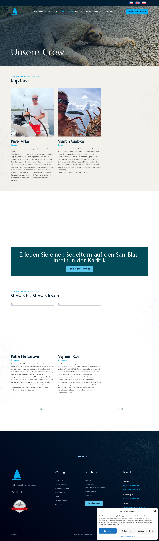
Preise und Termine (136, 11)
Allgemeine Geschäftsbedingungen (95, 485)
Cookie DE (122, 537)
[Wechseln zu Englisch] (137, 3)
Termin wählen (94, 503)
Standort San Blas (62, 488)
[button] (154, 511)
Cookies (88, 495)
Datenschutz (130, 537)
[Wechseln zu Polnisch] (144, 3)
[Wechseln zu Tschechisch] (131, 3)
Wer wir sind (60, 492)
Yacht (55, 11)
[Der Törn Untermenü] (72, 11)
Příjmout (107, 531)
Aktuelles (86, 11)
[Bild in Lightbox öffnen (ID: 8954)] (79, 429)
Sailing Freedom (42, 11)
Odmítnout (126, 531)
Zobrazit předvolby (146, 531)
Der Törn (65, 11)
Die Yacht (59, 480)
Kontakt (109, 11)
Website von (82, 535)
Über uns (98, 11)
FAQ (77, 11)
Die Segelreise (60, 484)
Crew (57, 497)
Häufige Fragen (61, 501)
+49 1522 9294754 (131, 489)
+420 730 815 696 (131, 485)
